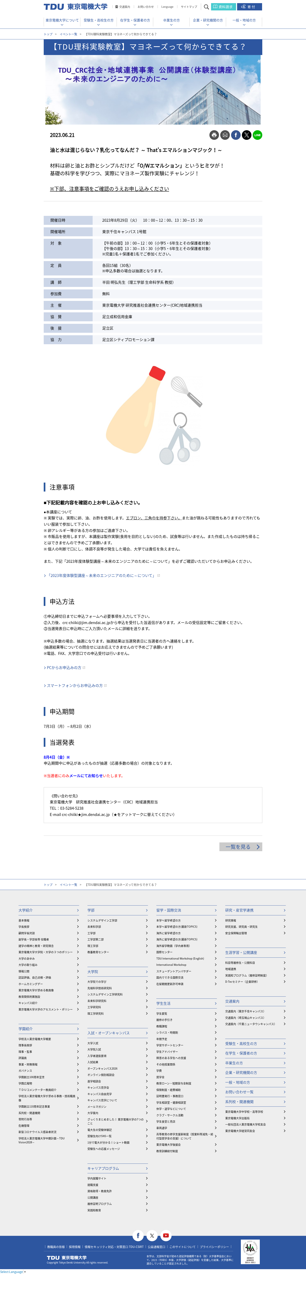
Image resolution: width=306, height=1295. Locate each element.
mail (225, 135)
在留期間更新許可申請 (169, 984)
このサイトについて (182, 1247)
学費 (159, 1070)
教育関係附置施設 (29, 996)
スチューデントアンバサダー (173, 971)
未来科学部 (94, 926)
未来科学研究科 (96, 1001)
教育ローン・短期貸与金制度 (173, 1083)
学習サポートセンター (169, 1045)
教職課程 (161, 1026)
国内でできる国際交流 (169, 977)
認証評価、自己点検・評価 (35, 977)
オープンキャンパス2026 (102, 1068)
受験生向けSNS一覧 (99, 1136)
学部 (91, 910)
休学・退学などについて (171, 1109)
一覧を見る (238, 846)
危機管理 (24, 1125)
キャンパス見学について (102, 1100)
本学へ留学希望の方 (168, 920)
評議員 (23, 1058)
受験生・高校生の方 (99, 20)
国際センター (164, 952)
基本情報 (24, 920)
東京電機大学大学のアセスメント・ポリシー (46, 1009)
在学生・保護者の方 (135, 20)
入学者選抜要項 (96, 1056)
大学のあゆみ (27, 958)
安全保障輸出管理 (236, 933)
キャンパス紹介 (28, 1003)
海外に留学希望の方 (168, 933)
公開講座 (92, 1197)
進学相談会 (94, 1081)
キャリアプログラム (103, 1168)
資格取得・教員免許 (99, 1191)
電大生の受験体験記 (99, 1130)
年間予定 (161, 1039)
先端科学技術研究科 (99, 988)
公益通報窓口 (156, 1247)
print (214, 135)
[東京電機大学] (76, 7)
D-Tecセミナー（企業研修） (242, 981)
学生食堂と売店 (165, 1121)
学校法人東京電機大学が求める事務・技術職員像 (47, 1098)
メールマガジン (96, 1107)
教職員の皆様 (56, 1247)
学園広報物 (25, 1083)
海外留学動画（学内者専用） (174, 946)
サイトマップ (189, 7)
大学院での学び (96, 981)
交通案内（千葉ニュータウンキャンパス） (251, 1024)
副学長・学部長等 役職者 (34, 939)
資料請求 (226, 6)
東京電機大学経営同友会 (240, 1131)
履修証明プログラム (99, 1204)
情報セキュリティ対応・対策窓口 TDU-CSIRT (114, 1247)
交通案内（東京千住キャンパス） (245, 1011)
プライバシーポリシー (214, 1247)
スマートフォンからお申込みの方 (75, 685)
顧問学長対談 (27, 933)
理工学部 (92, 946)
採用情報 (75, 1247)
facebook (236, 135)
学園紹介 (26, 1028)
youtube (166, 1235)
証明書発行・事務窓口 (169, 1096)
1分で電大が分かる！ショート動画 (108, 1142)
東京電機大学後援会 (168, 1144)
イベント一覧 (68, 34)
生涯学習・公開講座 (241, 952)
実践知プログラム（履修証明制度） (247, 975)
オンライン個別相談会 (100, 1075)
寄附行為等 (25, 1119)
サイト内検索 (210, 6)
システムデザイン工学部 (102, 920)
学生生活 (163, 1003)
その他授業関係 (165, 1064)
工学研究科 (94, 1007)
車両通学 (161, 1128)
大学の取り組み (28, 965)
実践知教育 (94, 1210)
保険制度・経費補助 (168, 1090)
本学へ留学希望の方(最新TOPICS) (176, 926)
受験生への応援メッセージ (103, 1149)
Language (167, 7)
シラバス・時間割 (167, 1032)
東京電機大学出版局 (237, 1118)
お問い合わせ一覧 (239, 1091)
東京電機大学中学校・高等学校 (244, 1112)
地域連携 (230, 969)
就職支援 (92, 1185)
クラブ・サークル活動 (169, 1115)
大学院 (92, 971)
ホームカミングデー (31, 984)
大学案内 (92, 1113)
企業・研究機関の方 (208, 20)
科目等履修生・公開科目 (240, 963)
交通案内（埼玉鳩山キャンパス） (245, 1018)
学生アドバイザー (167, 1052)
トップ (48, 34)
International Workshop (171, 965)
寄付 (252, 6)
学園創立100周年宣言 (32, 1077)
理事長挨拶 (25, 1045)
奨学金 (160, 1077)
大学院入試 (94, 1049)
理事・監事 (25, 1052)
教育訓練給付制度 (167, 1151)
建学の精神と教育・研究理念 (36, 946)
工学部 (91, 933)
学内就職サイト (96, 1178)
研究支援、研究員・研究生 (241, 926)
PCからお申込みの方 (64, 667)
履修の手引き (164, 1020)
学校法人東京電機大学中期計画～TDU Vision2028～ (42, 1140)
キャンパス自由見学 (99, 1094)
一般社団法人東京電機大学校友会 (245, 1124)
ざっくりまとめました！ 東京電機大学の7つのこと (115, 1121)
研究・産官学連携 (239, 910)
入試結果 (92, 1062)
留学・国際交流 (168, 910)
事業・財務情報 (28, 1064)
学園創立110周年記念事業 (34, 1106)
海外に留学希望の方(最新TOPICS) (176, 939)
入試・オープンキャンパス (108, 1032)
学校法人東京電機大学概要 (35, 1039)
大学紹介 (26, 910)
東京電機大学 (67, 1257)
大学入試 (92, 1043)
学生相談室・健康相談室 (171, 1102)
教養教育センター (98, 952)
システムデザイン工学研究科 (105, 994)
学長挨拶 (24, 926)
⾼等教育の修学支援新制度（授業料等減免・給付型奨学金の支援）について (184, 1136)
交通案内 (124, 7)
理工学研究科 (95, 1013)
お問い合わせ (146, 7)
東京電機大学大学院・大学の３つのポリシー (46, 952)
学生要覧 (161, 1013)
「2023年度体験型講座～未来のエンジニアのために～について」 (101, 575)
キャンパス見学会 (98, 1087)
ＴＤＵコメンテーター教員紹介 (37, 1090)
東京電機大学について (62, 20)
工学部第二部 (95, 939)
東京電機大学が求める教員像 (36, 990)
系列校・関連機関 (29, 1113)
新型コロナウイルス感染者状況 (37, 1132)
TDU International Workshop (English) (180, 958)
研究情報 (230, 920)
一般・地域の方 (244, 20)
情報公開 (24, 971)
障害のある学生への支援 (171, 1058)
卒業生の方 (171, 20)
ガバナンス (25, 1070)
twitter (246, 135)
